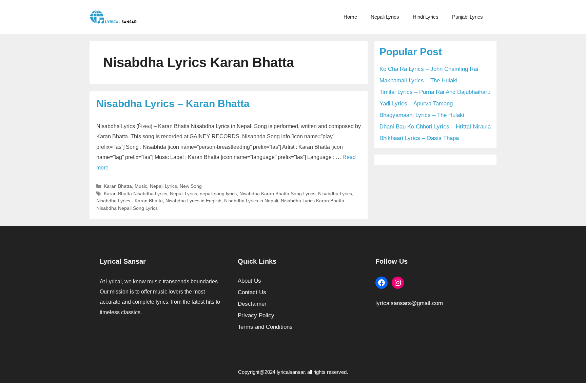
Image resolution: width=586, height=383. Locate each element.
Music (141, 186)
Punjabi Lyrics (467, 17)
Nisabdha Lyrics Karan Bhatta (312, 200)
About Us (249, 281)
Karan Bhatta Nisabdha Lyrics (135, 193)
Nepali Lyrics (385, 17)
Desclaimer (252, 304)
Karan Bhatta (118, 186)
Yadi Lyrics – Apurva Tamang (416, 103)
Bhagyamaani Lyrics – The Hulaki (421, 115)
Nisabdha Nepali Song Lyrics (127, 208)
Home (350, 17)
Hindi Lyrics (425, 17)
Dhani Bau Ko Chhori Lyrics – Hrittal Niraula (435, 126)
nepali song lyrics (218, 193)
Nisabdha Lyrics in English (193, 200)
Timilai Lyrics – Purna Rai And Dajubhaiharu (434, 92)
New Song (191, 186)
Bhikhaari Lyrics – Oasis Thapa (419, 138)
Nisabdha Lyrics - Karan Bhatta (129, 200)
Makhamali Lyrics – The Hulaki (418, 80)
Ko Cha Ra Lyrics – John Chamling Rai (428, 69)
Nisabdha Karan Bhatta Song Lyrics (277, 193)
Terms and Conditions (265, 327)
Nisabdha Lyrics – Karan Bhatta (173, 103)
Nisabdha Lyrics (335, 193)
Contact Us (252, 292)
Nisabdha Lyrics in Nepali (251, 200)
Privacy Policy (256, 315)
